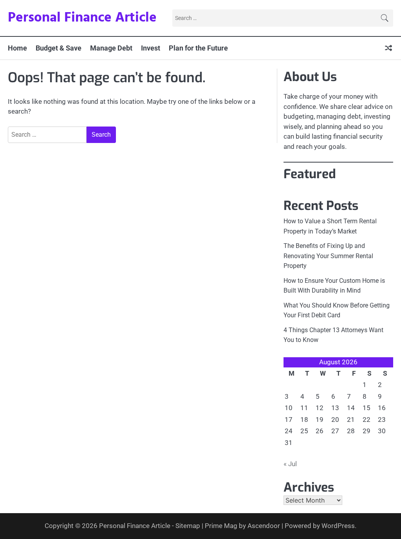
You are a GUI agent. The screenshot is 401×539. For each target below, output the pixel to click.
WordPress (338, 526)
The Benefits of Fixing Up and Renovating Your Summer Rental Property (328, 256)
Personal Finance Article (82, 18)
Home (17, 48)
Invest (150, 48)
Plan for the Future (198, 48)
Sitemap (187, 526)
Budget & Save (58, 48)
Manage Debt (111, 48)
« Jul (290, 464)
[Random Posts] (388, 48)
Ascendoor (263, 526)
